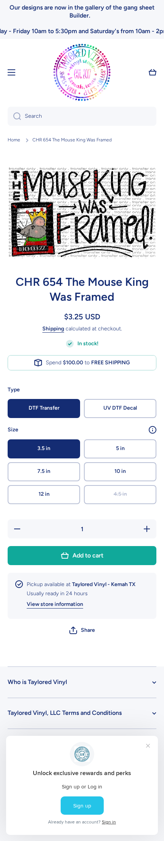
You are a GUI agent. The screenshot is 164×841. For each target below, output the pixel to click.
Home (14, 140)
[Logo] (82, 72)
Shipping (53, 328)
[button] (82, 630)
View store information (55, 604)
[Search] (14, 116)
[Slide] (152, 430)
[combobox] (82, 116)
